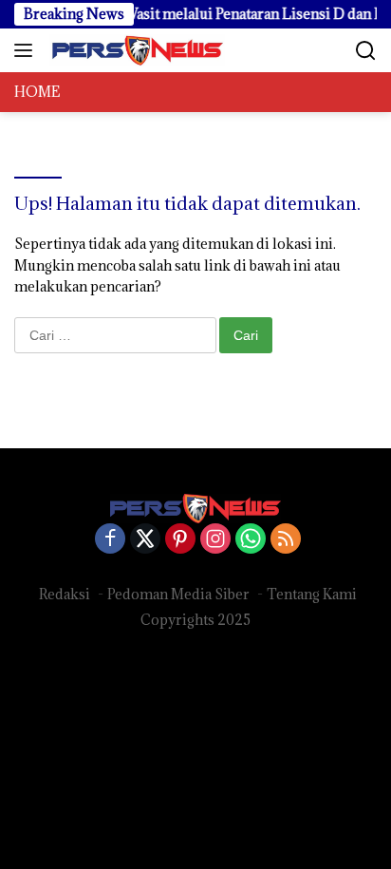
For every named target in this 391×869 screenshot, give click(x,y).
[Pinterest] (180, 540)
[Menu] (27, 50)
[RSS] (285, 540)
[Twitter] (145, 540)
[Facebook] (110, 540)
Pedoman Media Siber (178, 594)
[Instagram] (215, 540)
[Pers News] (135, 50)
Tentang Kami (312, 594)
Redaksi (64, 594)
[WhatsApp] (250, 540)
